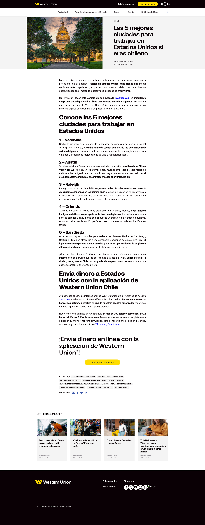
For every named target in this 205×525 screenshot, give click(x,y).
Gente (131, 12)
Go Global (63, 12)
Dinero (117, 12)
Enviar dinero (148, 4)
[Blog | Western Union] (46, 4)
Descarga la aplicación (102, 362)
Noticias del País (149, 12)
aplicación (64, 299)
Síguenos (129, 481)
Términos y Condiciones (108, 324)
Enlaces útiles (109, 481)
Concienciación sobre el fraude (91, 12)
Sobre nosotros (125, 4)
